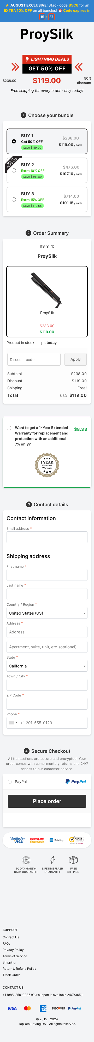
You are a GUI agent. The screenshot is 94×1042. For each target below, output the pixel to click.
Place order (47, 801)
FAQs (6, 943)
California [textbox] (18, 666)
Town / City (17, 676)
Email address (19, 528)
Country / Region (22, 604)
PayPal (20, 781)
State (12, 657)
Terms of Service (15, 956)
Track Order (11, 975)
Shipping (9, 962)
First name (17, 566)
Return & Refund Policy (19, 969)
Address (15, 623)
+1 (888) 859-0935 (16, 995)
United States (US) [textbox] (26, 613)
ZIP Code (15, 695)
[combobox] (47, 613)
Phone (13, 714)
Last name (16, 585)
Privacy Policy (13, 950)
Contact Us (11, 937)
